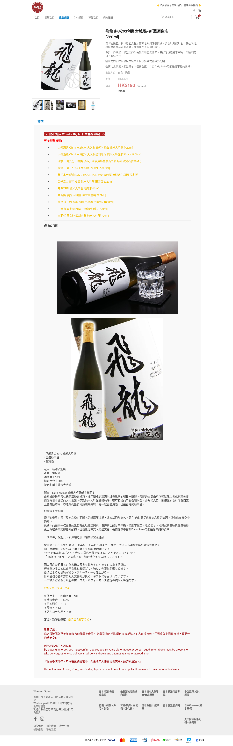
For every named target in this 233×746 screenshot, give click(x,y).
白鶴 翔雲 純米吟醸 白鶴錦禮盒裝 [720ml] (82, 209)
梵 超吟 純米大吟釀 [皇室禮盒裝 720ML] (82, 195)
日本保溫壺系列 (171, 705)
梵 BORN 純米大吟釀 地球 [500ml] (78, 188)
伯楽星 (72, 619)
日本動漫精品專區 (171, 693)
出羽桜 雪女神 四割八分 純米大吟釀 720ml (83, 215)
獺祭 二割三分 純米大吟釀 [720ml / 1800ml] (84, 168)
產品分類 (64, 17)
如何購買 (78, 17)
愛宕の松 (83, 619)
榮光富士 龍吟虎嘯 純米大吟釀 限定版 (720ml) (85, 181)
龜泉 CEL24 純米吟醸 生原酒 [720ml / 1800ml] (85, 202)
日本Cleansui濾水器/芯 (193, 707)
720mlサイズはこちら (57, 588)
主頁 (37, 17)
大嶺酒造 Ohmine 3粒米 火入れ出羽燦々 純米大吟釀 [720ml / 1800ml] (99, 154)
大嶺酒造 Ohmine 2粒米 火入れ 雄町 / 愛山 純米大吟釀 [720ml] (95, 147)
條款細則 (108, 17)
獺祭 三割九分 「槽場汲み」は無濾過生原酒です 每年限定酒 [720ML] (99, 161)
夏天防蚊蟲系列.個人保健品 (193, 721)
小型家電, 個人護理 (192, 693)
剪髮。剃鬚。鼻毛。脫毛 (107, 707)
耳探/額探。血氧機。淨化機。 (129, 707)
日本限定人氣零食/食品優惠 (150, 693)
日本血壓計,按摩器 (150, 707)
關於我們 (49, 17)
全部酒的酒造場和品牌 (128, 693)
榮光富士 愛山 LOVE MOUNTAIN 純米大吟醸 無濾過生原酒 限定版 (98, 175)
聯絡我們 (93, 17)
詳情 (41, 121)
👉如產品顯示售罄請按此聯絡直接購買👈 (179, 5)
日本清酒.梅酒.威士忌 (107, 693)
